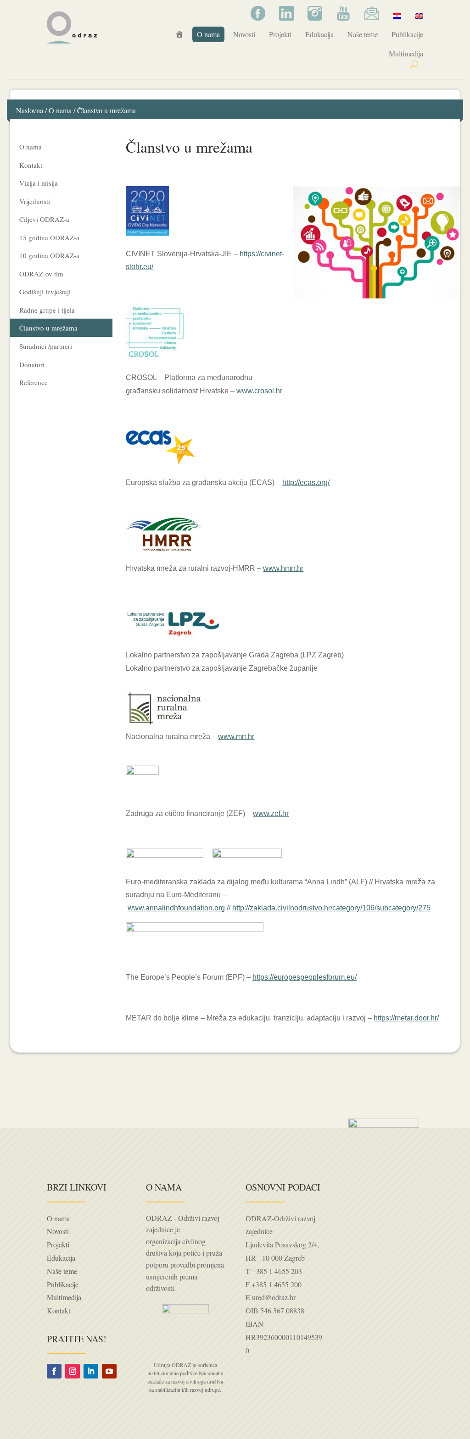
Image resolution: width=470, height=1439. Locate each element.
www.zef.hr (271, 813)
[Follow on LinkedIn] (91, 1371)
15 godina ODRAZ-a (49, 237)
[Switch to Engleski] (419, 15)
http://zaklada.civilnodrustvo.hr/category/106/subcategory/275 (331, 908)
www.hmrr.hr (283, 568)
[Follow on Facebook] (54, 1371)
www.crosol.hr (259, 391)
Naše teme (362, 34)
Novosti (244, 34)
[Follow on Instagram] (72, 1371)
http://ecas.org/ (306, 482)
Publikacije (407, 34)
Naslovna (29, 110)
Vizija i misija (38, 182)
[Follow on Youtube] (109, 1371)
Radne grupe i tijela (47, 309)
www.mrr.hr (236, 736)
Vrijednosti (34, 201)
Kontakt (30, 165)
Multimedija (406, 53)
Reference (33, 382)
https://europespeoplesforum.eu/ (304, 977)
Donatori (32, 364)
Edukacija (319, 34)
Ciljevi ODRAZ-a (44, 219)
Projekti (280, 34)
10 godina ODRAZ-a (49, 255)
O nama (208, 34)
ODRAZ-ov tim (41, 273)
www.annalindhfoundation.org (176, 908)
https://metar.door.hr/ (406, 1018)
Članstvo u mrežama (48, 327)
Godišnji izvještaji (45, 291)
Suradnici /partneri (45, 346)
